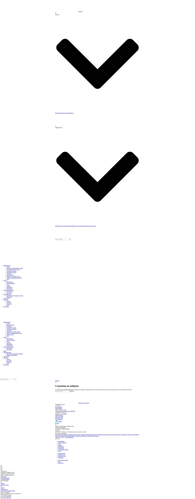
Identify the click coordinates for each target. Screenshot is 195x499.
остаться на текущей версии (8, 490)
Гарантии (9, 273)
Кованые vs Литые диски (13, 276)
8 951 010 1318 (59, 418)
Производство (7, 294)
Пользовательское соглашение (119, 434)
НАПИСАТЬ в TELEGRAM (77, 226)
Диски (5, 280)
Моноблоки (10, 282)
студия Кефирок (69, 437)
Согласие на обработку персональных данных (87, 436)
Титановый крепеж (9, 290)
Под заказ (9, 293)
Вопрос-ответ (10, 275)
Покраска (9, 297)
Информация (7, 265)
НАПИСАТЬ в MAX (90, 226)
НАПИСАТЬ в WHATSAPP (62, 226)
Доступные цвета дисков (13, 269)
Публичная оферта (85, 434)
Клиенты (9, 304)
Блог (8, 279)
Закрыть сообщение (6, 497)
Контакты (6, 306)
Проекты (9, 302)
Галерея (6, 299)
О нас (8, 267)
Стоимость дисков (11, 271)
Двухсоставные (11, 283)
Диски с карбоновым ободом (14, 278)
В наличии (9, 288)
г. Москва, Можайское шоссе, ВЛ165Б (65, 411)
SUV (8, 284)
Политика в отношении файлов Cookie (101, 434)
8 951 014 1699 (59, 416)
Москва (57, 113)
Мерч (5, 351)
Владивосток (62, 113)
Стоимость (6, 298)
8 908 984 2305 (59, 415)
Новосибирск (70, 113)
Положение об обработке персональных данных (67, 434)
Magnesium (9, 287)
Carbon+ (9, 286)
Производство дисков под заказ (15, 295)
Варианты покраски (12, 355)
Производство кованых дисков (15, 268)
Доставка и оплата (11, 272)
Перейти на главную (83, 403)
